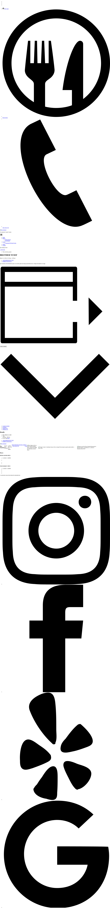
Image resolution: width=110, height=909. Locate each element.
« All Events (2, 249)
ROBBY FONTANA (7, 261)
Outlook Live (5, 429)
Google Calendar (6, 426)
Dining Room (8, 239)
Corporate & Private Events (10, 243)
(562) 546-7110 (16, 446)
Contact (4, 245)
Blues (8, 438)
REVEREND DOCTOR (8, 260)
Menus (4, 238)
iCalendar (4, 427)
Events (4, 242)
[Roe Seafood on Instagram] (56, 584)
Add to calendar (3, 346)
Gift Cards (6, 8)
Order (4, 237)
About (4, 244)
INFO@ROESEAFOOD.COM (18, 444)
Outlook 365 (5, 428)
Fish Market (7, 240)
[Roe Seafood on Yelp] (56, 799)
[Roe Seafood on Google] (56, 907)
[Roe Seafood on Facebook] (56, 691)
